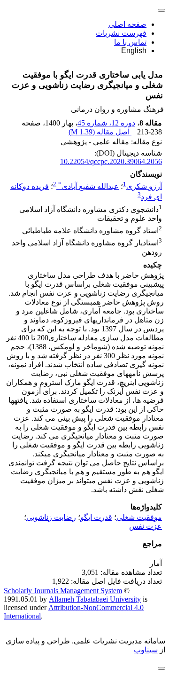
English (133, 51)
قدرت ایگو (96, 517)
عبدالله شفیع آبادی (88, 186)
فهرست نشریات (121, 33)
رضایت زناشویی (51, 517)
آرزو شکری (144, 186)
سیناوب (146, 650)
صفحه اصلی (127, 24)
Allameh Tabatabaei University (95, 599)
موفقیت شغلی (139, 517)
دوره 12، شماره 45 (106, 123)
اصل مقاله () (100, 132)
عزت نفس (145, 526)
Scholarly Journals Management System (63, 591)
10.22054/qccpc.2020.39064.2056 (111, 161)
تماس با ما (130, 42)
